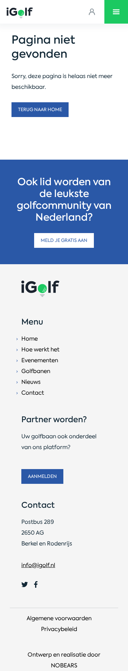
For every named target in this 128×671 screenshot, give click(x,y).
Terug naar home (40, 109)
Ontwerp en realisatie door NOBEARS (64, 660)
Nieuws (31, 381)
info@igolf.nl (38, 565)
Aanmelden (42, 476)
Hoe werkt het (40, 349)
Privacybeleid (59, 629)
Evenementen (39, 360)
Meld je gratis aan (64, 240)
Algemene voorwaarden (59, 618)
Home (29, 338)
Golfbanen (35, 371)
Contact (32, 392)
